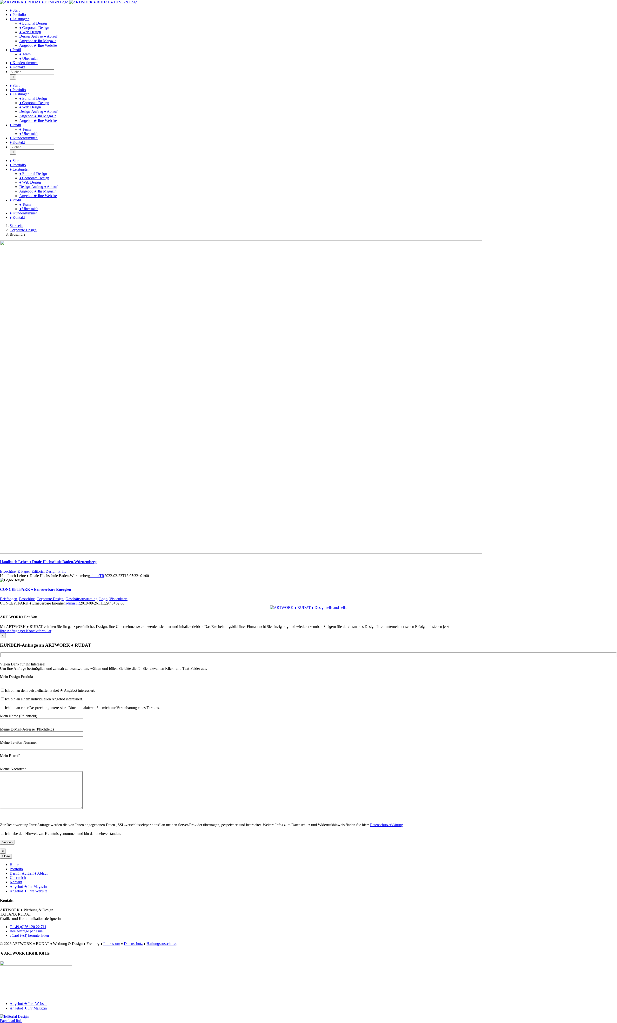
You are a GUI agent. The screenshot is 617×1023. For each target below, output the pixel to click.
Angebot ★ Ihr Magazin (28, 886)
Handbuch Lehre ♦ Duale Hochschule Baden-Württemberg (48, 562)
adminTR (97, 576)
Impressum (111, 944)
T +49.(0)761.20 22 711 (28, 927)
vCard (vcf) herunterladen (29, 935)
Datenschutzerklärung (386, 825)
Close (6, 856)
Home (14, 865)
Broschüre (8, 571)
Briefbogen (8, 599)
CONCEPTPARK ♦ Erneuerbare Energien (35, 589)
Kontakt (16, 882)
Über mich (18, 878)
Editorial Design (44, 571)
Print (62, 571)
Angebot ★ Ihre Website (28, 891)
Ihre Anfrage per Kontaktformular (25, 631)
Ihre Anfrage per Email (27, 931)
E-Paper (24, 571)
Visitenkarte (118, 599)
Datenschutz (133, 944)
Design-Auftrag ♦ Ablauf (29, 873)
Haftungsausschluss (161, 944)
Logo (103, 599)
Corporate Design (50, 599)
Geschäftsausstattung (81, 599)
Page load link (11, 1021)
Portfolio (16, 869)
